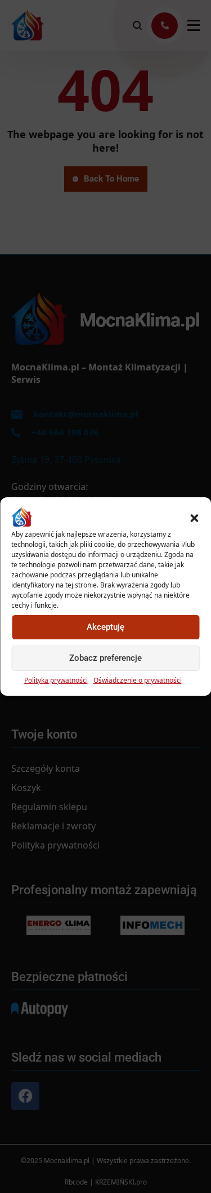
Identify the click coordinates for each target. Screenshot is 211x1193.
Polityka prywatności (56, 680)
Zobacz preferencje (105, 658)
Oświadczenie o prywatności (137, 680)
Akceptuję (105, 627)
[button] (194, 517)
